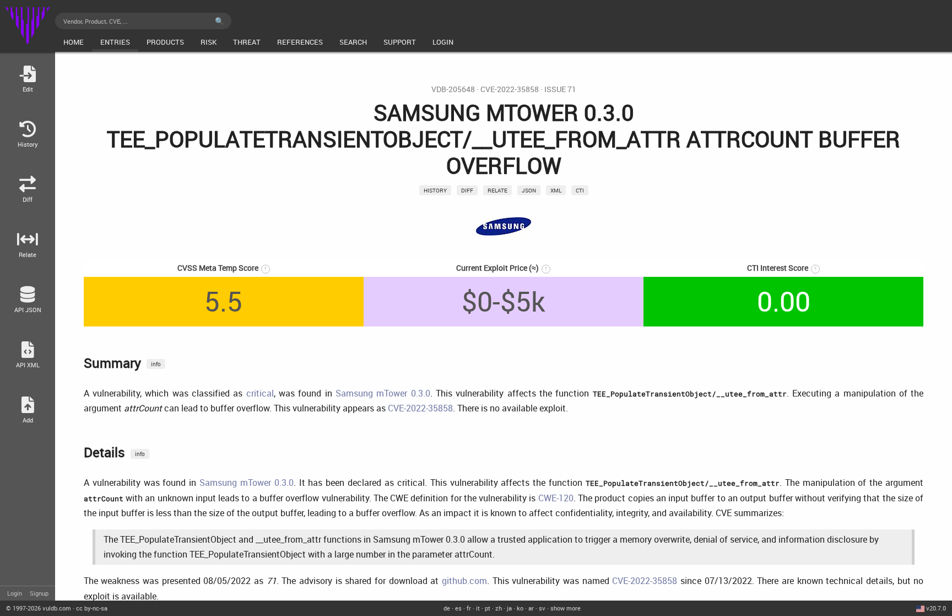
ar (531, 608)
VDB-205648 (453, 89)
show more (565, 608)
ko (520, 608)
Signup (39, 593)
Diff (467, 190)
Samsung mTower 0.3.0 (383, 393)
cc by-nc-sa (91, 608)
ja (509, 608)
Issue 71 (560, 89)
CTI (580, 190)
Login (14, 593)
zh (498, 608)
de (446, 608)
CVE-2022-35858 (509, 89)
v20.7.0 (936, 608)
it (478, 608)
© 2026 (38, 608)
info (156, 364)
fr (469, 608)
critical (260, 393)
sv (542, 608)
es (458, 608)
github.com (464, 581)
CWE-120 (556, 498)
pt (487, 608)
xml (555, 190)
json (529, 190)
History (435, 190)
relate (497, 190)
